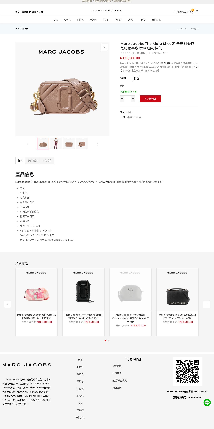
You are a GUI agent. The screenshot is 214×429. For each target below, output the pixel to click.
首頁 (55, 19)
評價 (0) (46, 160)
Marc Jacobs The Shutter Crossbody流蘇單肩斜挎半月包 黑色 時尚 (130, 318)
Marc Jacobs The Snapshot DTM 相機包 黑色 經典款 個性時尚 (83, 316)
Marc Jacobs (22, 181)
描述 (20, 160)
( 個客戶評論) (138, 53)
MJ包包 (106, 181)
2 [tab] (108, 340)
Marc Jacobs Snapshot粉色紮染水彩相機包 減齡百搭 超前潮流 (36, 316)
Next (193, 28)
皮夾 (130, 19)
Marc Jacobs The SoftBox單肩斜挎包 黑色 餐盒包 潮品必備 (177, 316)
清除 (122, 86)
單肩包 (93, 19)
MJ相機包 (166, 63)
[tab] (20, 160)
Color (123, 77)
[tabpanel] (36, 302)
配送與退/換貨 (119, 380)
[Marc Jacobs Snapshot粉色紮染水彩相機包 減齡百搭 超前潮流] (36, 289)
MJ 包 (29, 391)
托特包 (118, 19)
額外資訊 (32, 160)
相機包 (67, 19)
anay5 (203, 391)
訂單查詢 (116, 373)
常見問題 (116, 366)
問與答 (142, 19)
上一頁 (183, 28)
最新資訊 (156, 19)
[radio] (136, 78)
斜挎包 (80, 19)
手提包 (106, 19)
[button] (191, 11)
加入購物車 (150, 98)
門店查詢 (116, 387)
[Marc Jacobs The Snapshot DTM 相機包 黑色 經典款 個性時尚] (83, 289)
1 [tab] (105, 340)
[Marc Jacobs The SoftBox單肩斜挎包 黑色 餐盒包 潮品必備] (177, 289)
